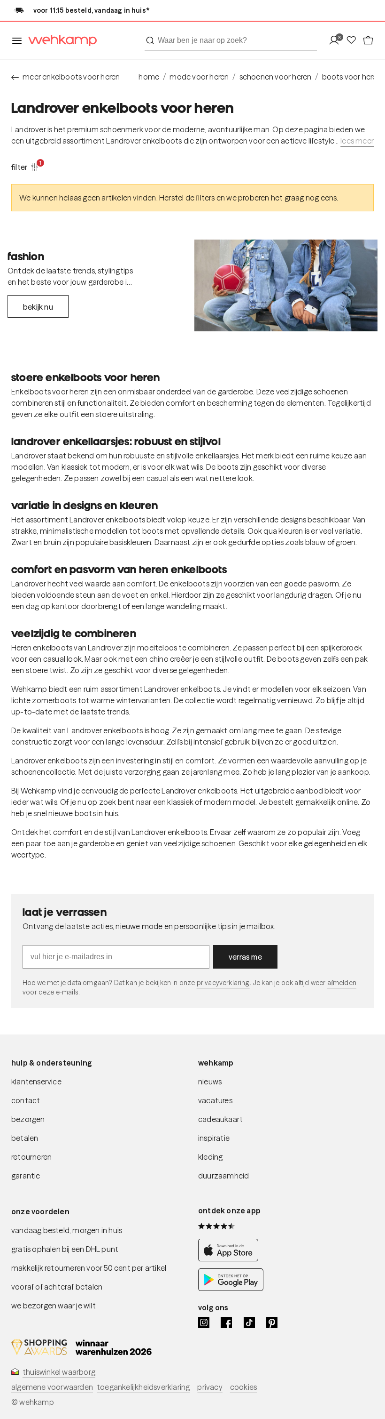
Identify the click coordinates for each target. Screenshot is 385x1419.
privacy (209, 1387)
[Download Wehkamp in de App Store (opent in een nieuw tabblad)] (230, 1259)
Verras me (245, 957)
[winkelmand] (368, 41)
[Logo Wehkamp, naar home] (60, 41)
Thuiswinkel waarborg (59, 1372)
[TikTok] (249, 1322)
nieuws (210, 1081)
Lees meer (357, 140)
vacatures (215, 1100)
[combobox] (231, 40)
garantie (25, 1175)
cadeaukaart (220, 1119)
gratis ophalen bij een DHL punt (64, 1249)
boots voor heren (351, 76)
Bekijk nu (38, 307)
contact (25, 1100)
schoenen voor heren (275, 76)
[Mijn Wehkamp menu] (337, 41)
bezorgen (28, 1119)
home (149, 76)
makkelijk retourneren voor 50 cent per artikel (88, 1268)
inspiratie (214, 1138)
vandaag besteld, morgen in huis (66, 1230)
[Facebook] (226, 1322)
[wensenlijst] (354, 41)
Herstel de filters (187, 197)
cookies (243, 1387)
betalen (24, 1138)
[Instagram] (203, 1322)
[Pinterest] (271, 1322)
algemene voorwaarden (52, 1387)
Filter (24, 166)
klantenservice (36, 1081)
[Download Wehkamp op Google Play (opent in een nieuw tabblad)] (230, 1288)
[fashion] (285, 285)
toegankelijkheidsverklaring (143, 1387)
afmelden (341, 982)
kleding (210, 1157)
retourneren (31, 1157)
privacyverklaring (223, 982)
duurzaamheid (223, 1175)
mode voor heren (199, 76)
